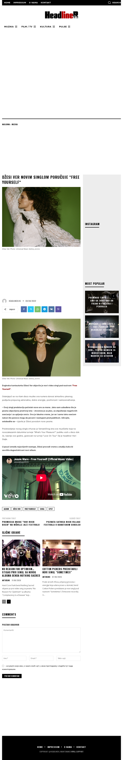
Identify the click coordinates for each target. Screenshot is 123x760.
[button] (114, 2)
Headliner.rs (15, 301)
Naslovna (6, 124)
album (6, 509)
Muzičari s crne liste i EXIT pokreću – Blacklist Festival (102, 326)
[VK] (51, 309)
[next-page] (9, 602)
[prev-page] (4, 602)
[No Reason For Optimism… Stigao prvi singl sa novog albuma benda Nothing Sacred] (21, 553)
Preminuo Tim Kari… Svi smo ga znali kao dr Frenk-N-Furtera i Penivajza (101, 302)
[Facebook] (24, 309)
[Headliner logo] (61, 14)
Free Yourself (30, 509)
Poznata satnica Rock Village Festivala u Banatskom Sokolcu (62, 523)
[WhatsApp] (38, 309)
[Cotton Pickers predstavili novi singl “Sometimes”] (61, 553)
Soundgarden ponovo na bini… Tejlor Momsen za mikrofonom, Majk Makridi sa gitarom (102, 351)
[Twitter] (31, 309)
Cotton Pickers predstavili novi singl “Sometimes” (60, 570)
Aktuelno (6, 580)
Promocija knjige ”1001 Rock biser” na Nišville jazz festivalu (21, 523)
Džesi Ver (16, 509)
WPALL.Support (77, 751)
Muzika (15, 124)
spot (51, 509)
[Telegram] (45, 309)
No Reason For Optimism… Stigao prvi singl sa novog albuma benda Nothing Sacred (21, 572)
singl (42, 509)
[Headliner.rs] (5, 301)
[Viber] (58, 309)
